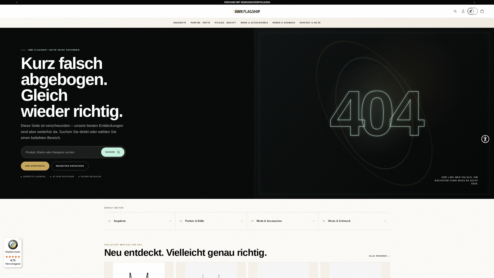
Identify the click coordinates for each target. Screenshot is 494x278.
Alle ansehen (379, 256)
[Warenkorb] (482, 11)
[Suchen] (455, 11)
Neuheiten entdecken (70, 166)
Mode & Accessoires (254, 23)
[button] (485, 139)
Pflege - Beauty (225, 23)
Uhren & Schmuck (283, 23)
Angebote (179, 23)
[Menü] (19, 240)
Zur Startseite (35, 166)
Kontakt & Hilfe (310, 23)
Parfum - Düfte (200, 23)
